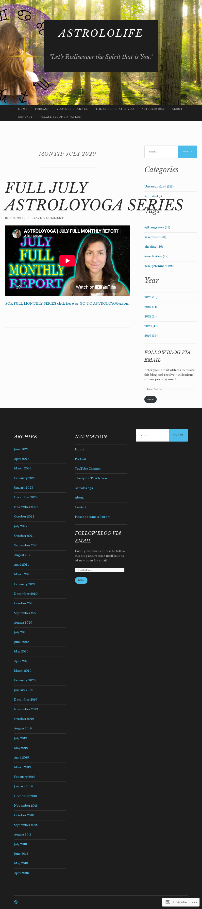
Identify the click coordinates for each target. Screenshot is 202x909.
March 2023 (22, 468)
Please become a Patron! (61, 116)
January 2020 (23, 690)
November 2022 (26, 507)
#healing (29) (153, 246)
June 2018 (21, 853)
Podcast (42, 109)
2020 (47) (151, 326)
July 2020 (21, 632)
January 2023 (23, 487)
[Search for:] (170, 152)
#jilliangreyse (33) (157, 227)
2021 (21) (150, 316)
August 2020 (23, 622)
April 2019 (21, 757)
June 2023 (21, 449)
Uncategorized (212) (159, 186)
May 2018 (21, 863)
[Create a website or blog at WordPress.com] (15, 902)
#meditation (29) (156, 256)
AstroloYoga (153, 109)
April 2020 (22, 661)
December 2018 (25, 796)
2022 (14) (150, 307)
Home (22, 109)
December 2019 (25, 699)
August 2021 (23, 555)
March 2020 (23, 670)
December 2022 (25, 497)
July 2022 (20, 526)
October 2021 (24, 536)
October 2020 (24, 603)
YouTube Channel (72, 109)
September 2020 (26, 613)
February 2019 (24, 777)
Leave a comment (48, 218)
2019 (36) (151, 335)
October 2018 (24, 815)
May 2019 (21, 748)
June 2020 (21, 642)
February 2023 (24, 478)
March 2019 (22, 767)
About (177, 109)
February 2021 (24, 584)
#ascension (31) (155, 237)
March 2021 (22, 574)
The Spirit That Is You (114, 109)
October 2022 (24, 516)
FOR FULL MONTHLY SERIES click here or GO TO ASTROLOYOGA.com (67, 303)
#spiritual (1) (153, 196)
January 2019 (23, 786)
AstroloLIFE (101, 33)
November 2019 (26, 709)
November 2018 (26, 805)
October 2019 (24, 719)
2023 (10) (150, 297)
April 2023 (21, 459)
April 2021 (21, 564)
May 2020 (21, 651)
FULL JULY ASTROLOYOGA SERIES (94, 196)
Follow (150, 399)
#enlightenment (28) (159, 266)
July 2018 (20, 844)
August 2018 (23, 834)
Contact (25, 116)
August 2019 (23, 728)
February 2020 (25, 680)
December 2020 (26, 593)
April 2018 (21, 873)
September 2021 (26, 545)
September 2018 (26, 825)
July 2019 (20, 738)
